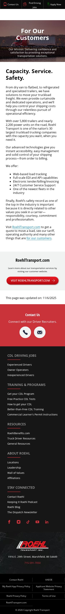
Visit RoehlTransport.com (30, 280)
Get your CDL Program (20, 393)
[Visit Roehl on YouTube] (37, 522)
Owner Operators (18, 370)
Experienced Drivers (19, 364)
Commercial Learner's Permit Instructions (32, 414)
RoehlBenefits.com (18, 433)
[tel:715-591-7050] (25, 332)
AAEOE (48, 579)
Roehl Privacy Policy (16, 595)
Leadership (14, 467)
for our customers (39, 238)
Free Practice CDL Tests (21, 399)
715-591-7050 (32, 562)
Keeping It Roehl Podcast (22, 502)
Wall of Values (15, 472)
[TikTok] (28, 522)
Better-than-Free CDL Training (25, 409)
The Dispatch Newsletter (22, 512)
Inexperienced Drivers (20, 375)
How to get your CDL (19, 404)
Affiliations (13, 478)
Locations (13, 462)
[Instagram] (18, 522)
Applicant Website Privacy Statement (49, 588)
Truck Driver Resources (21, 438)
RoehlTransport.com (26, 227)
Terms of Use (49, 595)
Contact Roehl (15, 496)
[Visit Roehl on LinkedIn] (47, 522)
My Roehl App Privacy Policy (16, 586)
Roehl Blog (13, 507)
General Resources (18, 443)
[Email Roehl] (40, 332)
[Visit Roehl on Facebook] (9, 522)
